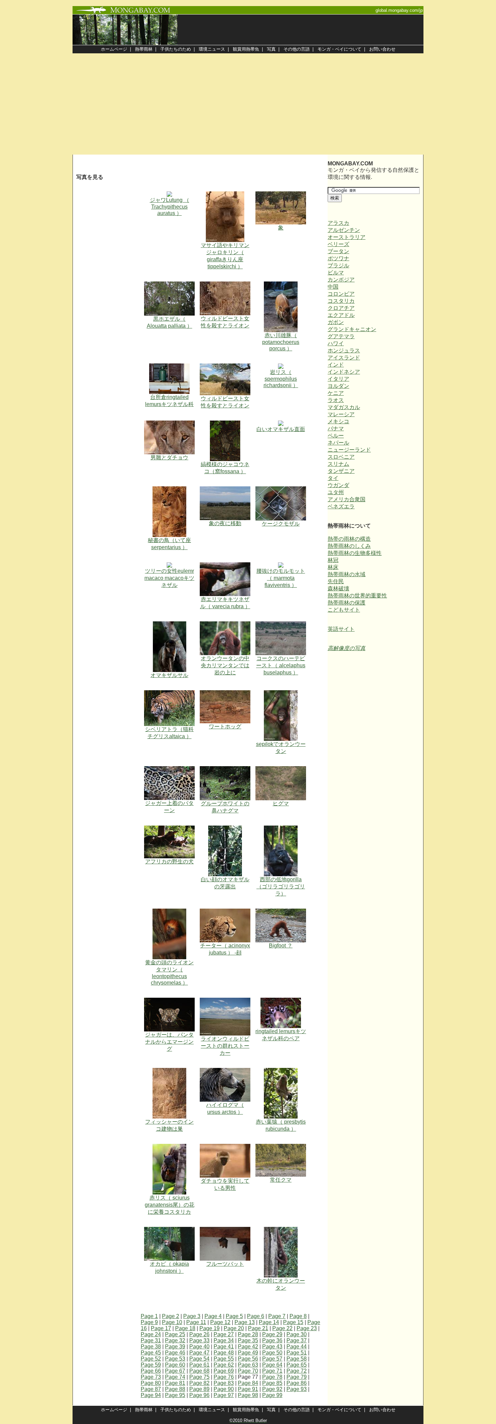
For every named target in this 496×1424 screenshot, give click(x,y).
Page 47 (199, 1352)
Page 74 (175, 1377)
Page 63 (248, 1365)
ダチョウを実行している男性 (225, 1184)
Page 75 (199, 1377)
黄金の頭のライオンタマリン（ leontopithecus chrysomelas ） (169, 973)
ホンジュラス (344, 350)
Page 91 (248, 1389)
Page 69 (224, 1371)
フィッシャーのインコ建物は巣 (169, 1125)
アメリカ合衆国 (346, 499)
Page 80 (151, 1383)
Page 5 (234, 1316)
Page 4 (213, 1316)
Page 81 (175, 1383)
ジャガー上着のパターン (169, 806)
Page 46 (175, 1352)
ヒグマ (281, 803)
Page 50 (272, 1352)
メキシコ (338, 421)
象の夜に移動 (225, 523)
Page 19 (209, 1328)
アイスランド (344, 357)
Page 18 (185, 1328)
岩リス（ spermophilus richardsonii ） (281, 378)
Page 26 (199, 1334)
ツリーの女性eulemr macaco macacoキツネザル (169, 578)
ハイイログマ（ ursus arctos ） (225, 1108)
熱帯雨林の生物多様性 (355, 553)
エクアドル (341, 315)
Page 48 (224, 1352)
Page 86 (296, 1383)
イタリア (338, 379)
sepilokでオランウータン (281, 747)
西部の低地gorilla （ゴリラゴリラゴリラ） (280, 886)
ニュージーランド (349, 450)
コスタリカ (341, 301)
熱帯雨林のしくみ (349, 546)
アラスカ (338, 223)
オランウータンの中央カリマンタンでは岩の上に (225, 665)
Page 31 (151, 1340)
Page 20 (234, 1328)
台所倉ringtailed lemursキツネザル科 (169, 400)
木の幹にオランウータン (280, 1284)
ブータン (338, 251)
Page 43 (272, 1346)
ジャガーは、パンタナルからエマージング (169, 1042)
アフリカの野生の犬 (169, 861)
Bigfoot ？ (281, 945)
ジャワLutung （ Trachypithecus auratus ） (169, 206)
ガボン (336, 322)
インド (336, 365)
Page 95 (175, 1395)
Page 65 (296, 1365)
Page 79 (296, 1377)
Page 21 (258, 1328)
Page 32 (175, 1340)
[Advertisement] (248, 104)
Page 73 (151, 1377)
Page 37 (296, 1340)
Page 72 (296, 1371)
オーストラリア (346, 237)
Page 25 (175, 1334)
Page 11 (196, 1322)
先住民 (336, 581)
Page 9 (149, 1322)
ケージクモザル (281, 524)
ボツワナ (338, 258)
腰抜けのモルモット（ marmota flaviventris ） (280, 578)
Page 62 (224, 1365)
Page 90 (224, 1389)
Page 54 (199, 1359)
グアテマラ (341, 336)
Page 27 (224, 1334)
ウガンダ (338, 485)
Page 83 (224, 1383)
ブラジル (338, 265)
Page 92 (272, 1389)
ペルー (336, 435)
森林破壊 (338, 588)
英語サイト (341, 629)
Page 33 (199, 1340)
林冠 (333, 560)
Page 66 (151, 1371)
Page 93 (296, 1389)
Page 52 (151, 1359)
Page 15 (293, 1322)
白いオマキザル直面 (280, 429)
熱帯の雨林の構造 (349, 539)
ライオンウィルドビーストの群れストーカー (225, 1046)
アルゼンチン (344, 230)
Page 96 (199, 1395)
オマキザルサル (169, 675)
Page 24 (151, 1334)
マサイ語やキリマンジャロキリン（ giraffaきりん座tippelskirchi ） (225, 255)
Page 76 (224, 1377)
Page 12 (220, 1322)
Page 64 (272, 1365)
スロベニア (341, 457)
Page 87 (151, 1389)
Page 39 (175, 1346)
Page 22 (282, 1328)
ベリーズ (338, 244)
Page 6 (255, 1316)
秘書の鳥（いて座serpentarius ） (169, 543)
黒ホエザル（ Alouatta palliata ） (169, 322)
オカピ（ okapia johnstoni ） (169, 1267)
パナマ (336, 428)
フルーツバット (225, 1264)
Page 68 (199, 1371)
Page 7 (276, 1316)
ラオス (336, 400)
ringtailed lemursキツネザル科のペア (280, 1034)
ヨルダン (338, 386)
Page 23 (307, 1328)
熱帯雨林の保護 (346, 603)
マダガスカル (344, 407)
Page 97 (224, 1395)
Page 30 (296, 1334)
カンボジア (341, 280)
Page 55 (224, 1359)
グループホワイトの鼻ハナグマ (225, 807)
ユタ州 (336, 492)
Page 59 (151, 1365)
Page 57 (272, 1359)
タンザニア (341, 471)
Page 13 (245, 1322)
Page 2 (170, 1316)
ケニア (336, 393)
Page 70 (248, 1371)
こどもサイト (344, 610)
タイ (333, 478)
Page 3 (191, 1316)
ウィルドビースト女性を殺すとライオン (225, 322)
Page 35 (248, 1340)
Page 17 (161, 1328)
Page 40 (199, 1346)
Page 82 (199, 1383)
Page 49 (248, 1352)
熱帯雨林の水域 (346, 574)
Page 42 (248, 1346)
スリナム (338, 464)
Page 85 (272, 1383)
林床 (333, 567)
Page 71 (272, 1371)
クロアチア (341, 308)
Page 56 (248, 1359)
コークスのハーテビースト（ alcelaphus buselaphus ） (280, 665)
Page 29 (272, 1334)
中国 (333, 287)
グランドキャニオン (352, 329)
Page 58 (296, 1359)
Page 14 (269, 1322)
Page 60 (175, 1365)
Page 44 (296, 1346)
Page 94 (151, 1395)
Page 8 (298, 1316)
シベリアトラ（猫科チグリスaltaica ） (169, 732)
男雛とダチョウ (169, 457)
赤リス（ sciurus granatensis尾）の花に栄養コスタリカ (169, 1205)
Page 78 (272, 1377)
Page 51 (296, 1352)
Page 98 (248, 1395)
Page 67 (175, 1371)
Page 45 (151, 1352)
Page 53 (175, 1359)
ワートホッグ (225, 726)
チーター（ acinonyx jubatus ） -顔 (225, 949)
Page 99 (272, 1395)
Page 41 (224, 1346)
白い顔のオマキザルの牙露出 (225, 883)
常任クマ (281, 1180)
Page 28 (248, 1334)
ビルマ (336, 272)
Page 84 (248, 1383)
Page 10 (172, 1322)
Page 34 (224, 1340)
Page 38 (151, 1346)
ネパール (338, 443)
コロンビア (341, 294)
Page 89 (199, 1389)
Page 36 (272, 1340)
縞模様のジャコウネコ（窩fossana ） (225, 467)
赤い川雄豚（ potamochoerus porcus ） (280, 341)
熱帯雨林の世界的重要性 (357, 595)
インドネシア (344, 372)
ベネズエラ (341, 506)
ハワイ (336, 343)
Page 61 (199, 1365)
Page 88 (175, 1389)
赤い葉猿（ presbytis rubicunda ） (281, 1125)
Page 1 (149, 1316)
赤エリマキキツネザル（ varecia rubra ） (225, 602)
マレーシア (341, 414)
